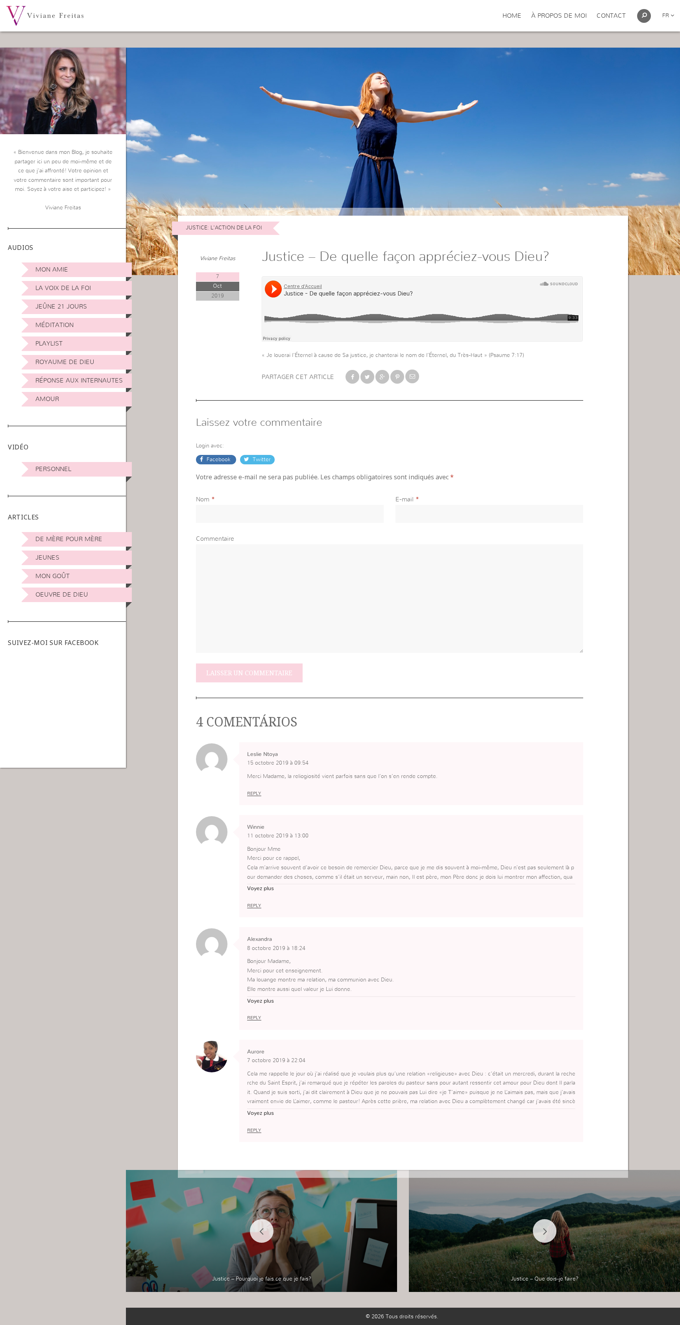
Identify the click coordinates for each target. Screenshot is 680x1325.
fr (666, 15)
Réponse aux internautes (79, 380)
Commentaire (215, 539)
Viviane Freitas (217, 258)
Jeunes (47, 557)
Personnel (53, 469)
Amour (47, 399)
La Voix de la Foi (63, 288)
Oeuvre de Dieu (61, 594)
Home (512, 16)
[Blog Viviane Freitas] (45, 15)
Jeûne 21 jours (61, 306)
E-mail (404, 499)
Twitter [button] (261, 459)
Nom (202, 499)
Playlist (49, 343)
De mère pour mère (68, 539)
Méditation (54, 325)
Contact (611, 16)
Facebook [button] (218, 459)
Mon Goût (52, 576)
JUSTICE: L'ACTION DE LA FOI (224, 228)
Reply (254, 793)
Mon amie (51, 269)
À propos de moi (559, 16)
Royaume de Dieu (64, 362)
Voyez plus (260, 888)
